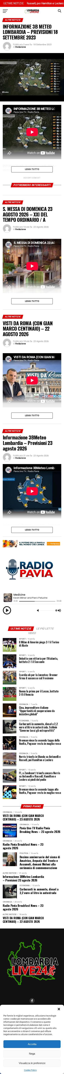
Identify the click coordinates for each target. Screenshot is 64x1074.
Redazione (20, 47)
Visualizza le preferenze (32, 1063)
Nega (32, 1053)
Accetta (32, 1044)
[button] (59, 1009)
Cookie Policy (30, 1070)
